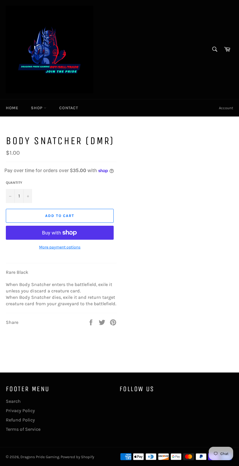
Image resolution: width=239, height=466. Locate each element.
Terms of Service (23, 429)
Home (12, 107)
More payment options (59, 247)
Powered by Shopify (77, 457)
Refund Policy (20, 420)
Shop (37, 107)
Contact (68, 107)
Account (226, 108)
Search (13, 401)
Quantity (14, 183)
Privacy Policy (20, 410)
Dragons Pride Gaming (39, 457)
